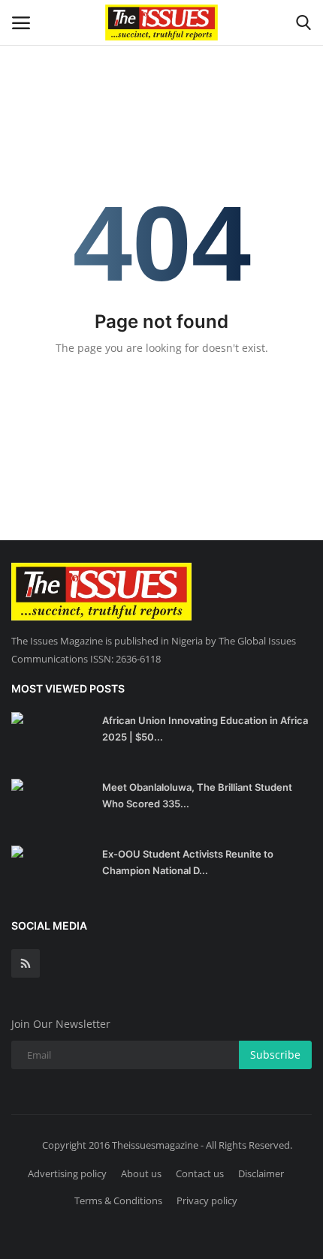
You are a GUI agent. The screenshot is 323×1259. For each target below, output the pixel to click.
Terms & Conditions (118, 1200)
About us (141, 1173)
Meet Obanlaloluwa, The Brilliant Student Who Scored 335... (197, 795)
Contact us (200, 1173)
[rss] (25, 963)
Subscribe (275, 1054)
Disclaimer (261, 1173)
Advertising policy (67, 1173)
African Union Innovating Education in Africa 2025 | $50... (205, 728)
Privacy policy (207, 1200)
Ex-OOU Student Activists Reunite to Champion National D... (187, 862)
